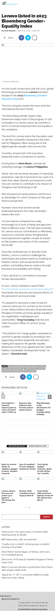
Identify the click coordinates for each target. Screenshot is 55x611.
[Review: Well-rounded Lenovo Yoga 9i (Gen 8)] (27, 483)
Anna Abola (8, 369)
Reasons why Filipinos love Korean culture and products (26, 406)
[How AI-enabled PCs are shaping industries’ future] (27, 456)
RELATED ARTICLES (17, 446)
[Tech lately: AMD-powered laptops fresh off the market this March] (45, 483)
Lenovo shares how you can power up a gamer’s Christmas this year (8, 496)
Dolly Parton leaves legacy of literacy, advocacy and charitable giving (26, 553)
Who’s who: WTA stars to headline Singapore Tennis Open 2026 (27, 561)
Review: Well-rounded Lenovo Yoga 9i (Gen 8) (27, 493)
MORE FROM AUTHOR (37, 446)
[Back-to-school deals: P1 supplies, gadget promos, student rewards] (10, 456)
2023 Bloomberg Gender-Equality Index (27, 366)
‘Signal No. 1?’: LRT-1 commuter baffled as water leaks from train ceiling (25, 576)
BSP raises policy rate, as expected (19, 539)
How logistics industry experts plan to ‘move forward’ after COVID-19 (9, 407)
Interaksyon (10, 31)
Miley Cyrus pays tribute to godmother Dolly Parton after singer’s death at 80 (27, 568)
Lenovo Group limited (34, 369)
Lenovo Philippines (11, 371)
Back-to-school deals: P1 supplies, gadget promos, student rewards (10, 468)
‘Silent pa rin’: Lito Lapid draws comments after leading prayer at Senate (25, 533)
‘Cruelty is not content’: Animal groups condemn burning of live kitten (26, 545)
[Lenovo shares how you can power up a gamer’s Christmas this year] (10, 483)
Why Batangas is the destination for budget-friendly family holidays (44, 408)
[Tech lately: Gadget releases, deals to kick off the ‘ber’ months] (45, 456)
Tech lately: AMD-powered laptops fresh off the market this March (45, 495)
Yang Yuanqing (28, 371)
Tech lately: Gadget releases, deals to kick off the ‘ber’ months (44, 468)
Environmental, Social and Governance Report (27, 289)
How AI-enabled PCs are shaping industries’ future (27, 466)
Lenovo (19, 369)
